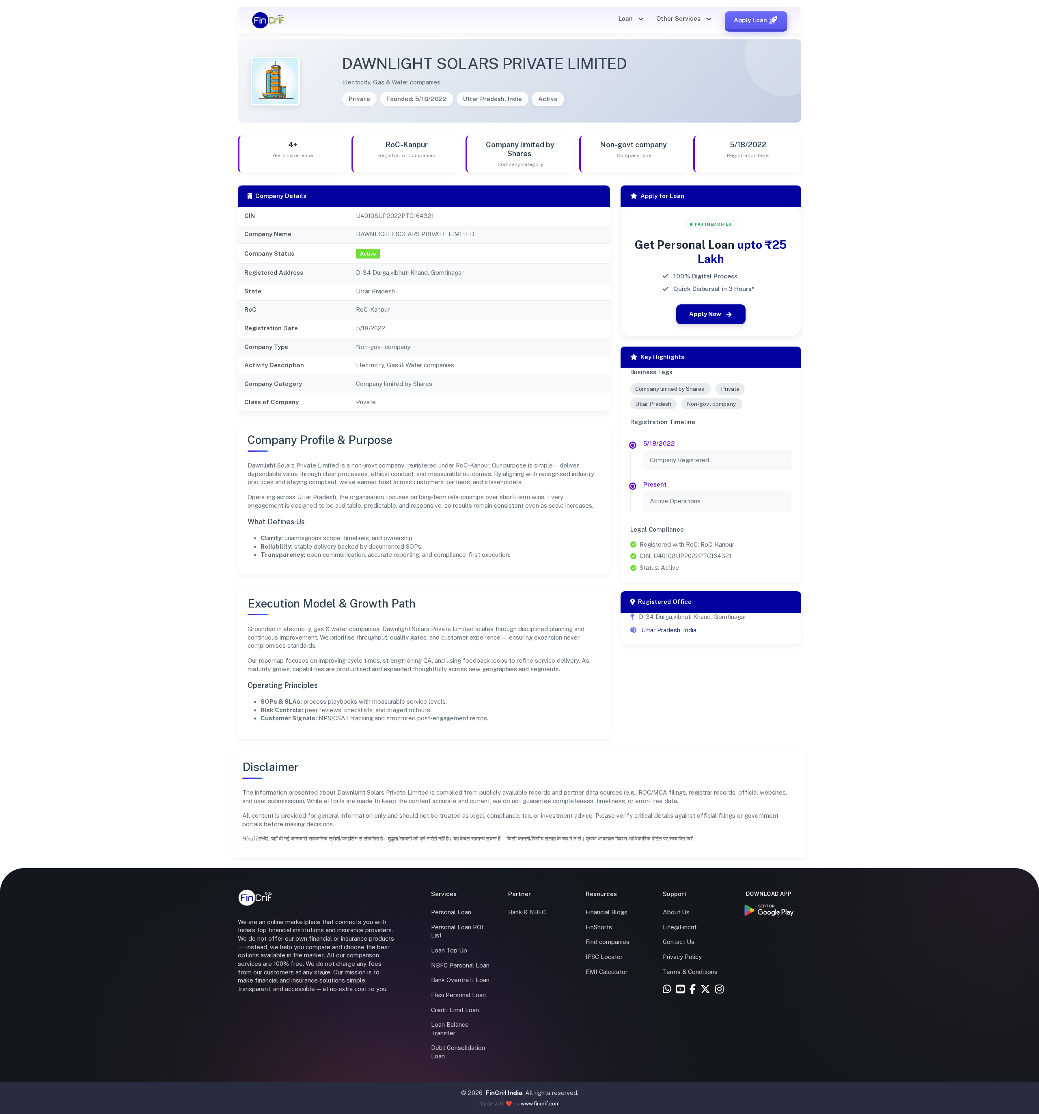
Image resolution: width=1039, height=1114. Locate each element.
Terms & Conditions (690, 971)
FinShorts (599, 927)
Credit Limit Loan (455, 1009)
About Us (676, 912)
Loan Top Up (449, 950)
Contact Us (678, 941)
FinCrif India (504, 1092)
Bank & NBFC (527, 912)
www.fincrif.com (540, 1104)
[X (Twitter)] (705, 989)
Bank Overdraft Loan (460, 979)
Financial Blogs (606, 912)
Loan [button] (626, 18)
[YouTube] (680, 989)
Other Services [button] (679, 18)
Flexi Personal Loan (458, 994)
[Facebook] (693, 989)
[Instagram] (719, 989)
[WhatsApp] (667, 989)
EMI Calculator (606, 971)
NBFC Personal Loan (460, 965)
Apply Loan (750, 20)
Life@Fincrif (680, 927)
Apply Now (705, 313)
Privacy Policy (682, 956)
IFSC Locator (604, 956)
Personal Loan (451, 912)
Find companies (607, 941)
